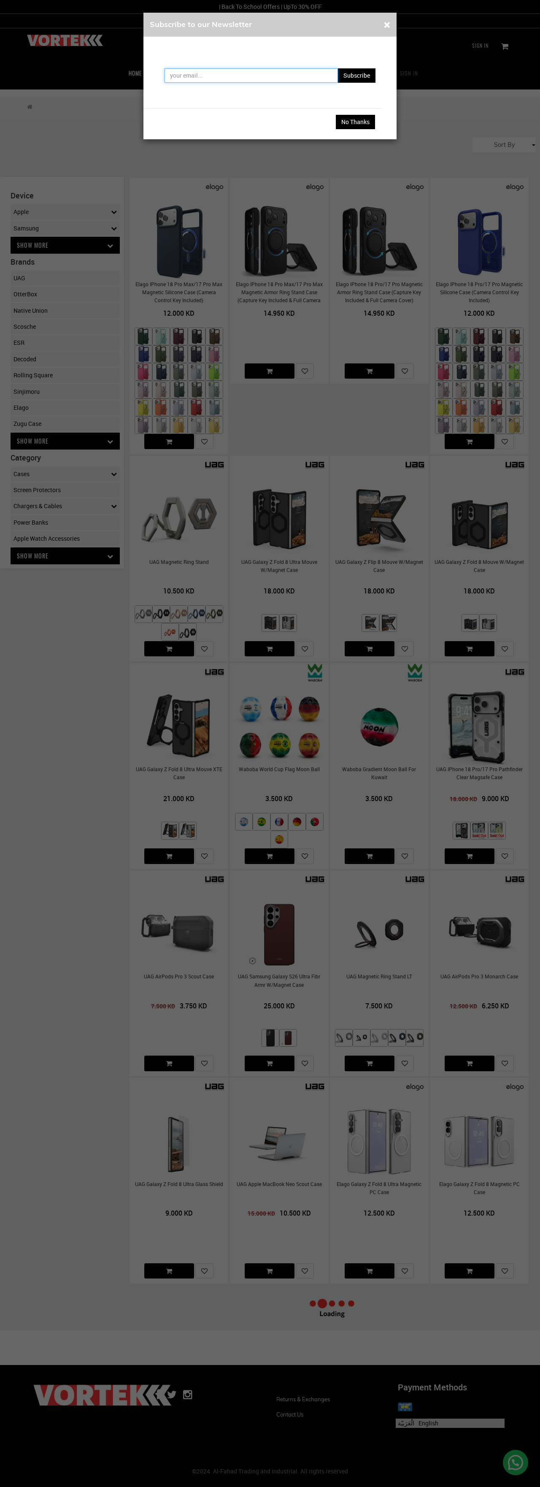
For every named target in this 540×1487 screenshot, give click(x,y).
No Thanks (355, 122)
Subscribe (356, 75)
